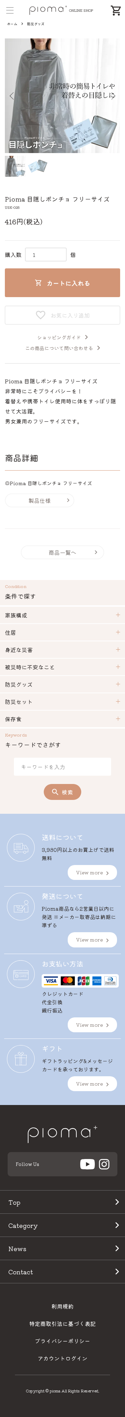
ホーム (12, 23)
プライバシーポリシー (62, 1341)
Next (112, 96)
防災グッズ (35, 23)
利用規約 (62, 1306)
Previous (12, 96)
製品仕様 (39, 500)
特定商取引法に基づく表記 (62, 1323)
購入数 (13, 254)
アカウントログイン (63, 1358)
